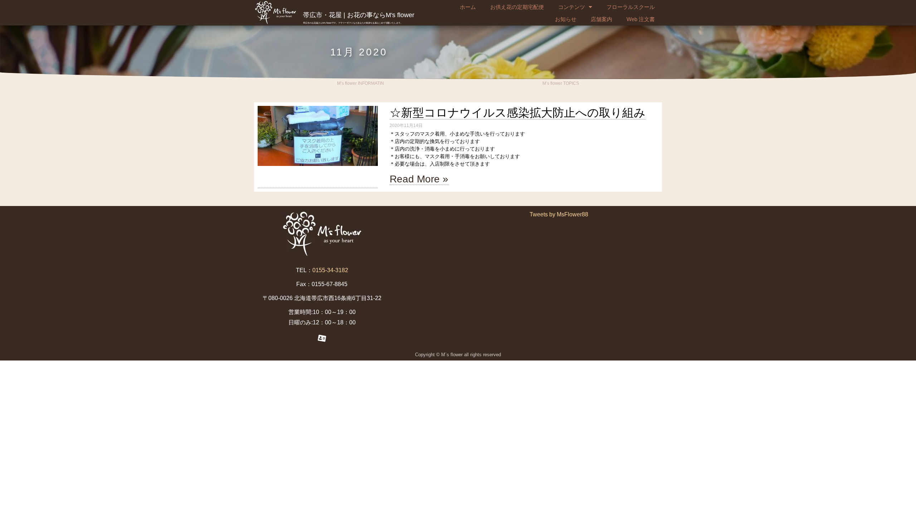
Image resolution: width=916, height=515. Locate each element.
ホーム (468, 7)
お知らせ (565, 19)
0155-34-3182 (330, 270)
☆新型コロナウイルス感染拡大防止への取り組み (517, 112)
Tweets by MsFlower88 (559, 214)
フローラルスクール (630, 7)
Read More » (419, 179)
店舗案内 (601, 19)
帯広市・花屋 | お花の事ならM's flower (358, 15)
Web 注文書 (641, 19)
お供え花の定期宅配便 (517, 7)
